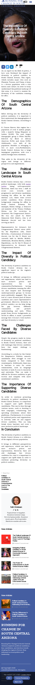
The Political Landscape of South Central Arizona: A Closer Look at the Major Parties (22, 538)
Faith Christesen (13, 39)
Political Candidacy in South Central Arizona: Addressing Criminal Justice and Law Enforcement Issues (20, 577)
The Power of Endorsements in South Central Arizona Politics (21, 564)
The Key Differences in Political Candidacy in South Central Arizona (20, 614)
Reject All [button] (18, 682)
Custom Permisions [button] (21, 678)
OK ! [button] (9, 678)
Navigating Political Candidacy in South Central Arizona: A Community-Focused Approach (20, 551)
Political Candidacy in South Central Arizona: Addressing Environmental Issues (21, 602)
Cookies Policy (26, 675)
